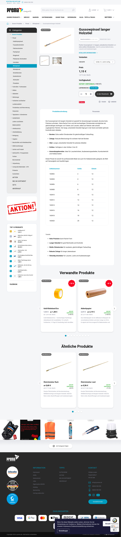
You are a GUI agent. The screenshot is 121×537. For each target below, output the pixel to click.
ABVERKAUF (63, 481)
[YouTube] (98, 494)
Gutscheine (15, 174)
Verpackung (16, 163)
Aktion (15, 177)
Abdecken (15, 93)
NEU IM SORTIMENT (65, 478)
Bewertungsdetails (85, 39)
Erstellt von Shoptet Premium (91, 534)
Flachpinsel (16, 52)
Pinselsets (16, 83)
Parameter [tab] (96, 111)
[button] (65, 336)
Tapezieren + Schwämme (19, 114)
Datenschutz (36, 478)
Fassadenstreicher (18, 45)
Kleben (14, 90)
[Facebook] (89, 494)
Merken (82, 102)
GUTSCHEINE (63, 472)
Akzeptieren (109, 524)
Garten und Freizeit (18, 149)
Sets (14, 185)
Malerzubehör (16, 125)
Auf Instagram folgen (62, 446)
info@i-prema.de (97, 482)
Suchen (73, 10)
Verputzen (15, 111)
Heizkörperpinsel (18, 41)
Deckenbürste (17, 76)
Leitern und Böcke (17, 121)
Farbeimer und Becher (18, 100)
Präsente (15, 170)
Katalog (35, 487)
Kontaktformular (98, 501)
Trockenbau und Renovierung (21, 107)
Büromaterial (16, 160)
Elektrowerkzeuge (17, 146)
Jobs (34, 481)
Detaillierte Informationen (87, 52)
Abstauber (16, 79)
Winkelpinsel (16, 69)
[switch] (115, 530)
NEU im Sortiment (19, 181)
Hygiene (14, 139)
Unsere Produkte (17, 34)
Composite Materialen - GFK (20, 167)
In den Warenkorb (103, 94)
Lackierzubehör (17, 104)
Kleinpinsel (16, 66)
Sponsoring (36, 490)
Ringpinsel (16, 55)
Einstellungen (63, 531)
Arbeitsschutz (16, 128)
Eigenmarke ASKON (39, 484)
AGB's (34, 475)
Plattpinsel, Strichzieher (20, 59)
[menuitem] (14, 17)
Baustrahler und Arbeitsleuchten (21, 142)
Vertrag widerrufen (38, 493)
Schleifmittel (16, 118)
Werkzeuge (15, 97)
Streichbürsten (17, 73)
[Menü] (118, 518)
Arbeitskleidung (17, 132)
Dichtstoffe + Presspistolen (20, 153)
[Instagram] (93, 494)
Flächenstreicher (18, 48)
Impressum (36, 472)
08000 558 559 (96, 486)
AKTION (61, 475)
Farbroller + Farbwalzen (19, 86)
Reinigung (15, 135)
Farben (14, 156)
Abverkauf (16, 188)
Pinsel (14, 38)
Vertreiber (16, 62)
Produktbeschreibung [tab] (59, 111)
